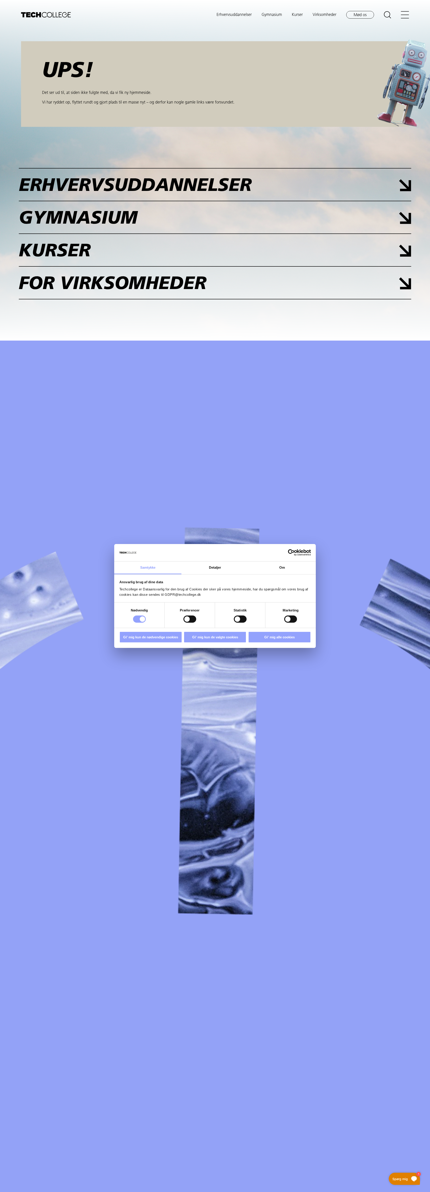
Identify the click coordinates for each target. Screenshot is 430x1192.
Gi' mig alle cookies (279, 637)
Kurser (297, 15)
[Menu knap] (405, 14)
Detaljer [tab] (215, 567)
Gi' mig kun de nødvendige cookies (150, 637)
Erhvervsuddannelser (234, 15)
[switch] (189, 619)
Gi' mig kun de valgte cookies (215, 637)
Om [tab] (282, 567)
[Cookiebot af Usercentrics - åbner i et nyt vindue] (291, 552)
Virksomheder (324, 15)
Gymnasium (272, 15)
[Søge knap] (387, 14)
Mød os (360, 15)
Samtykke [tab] (148, 567)
